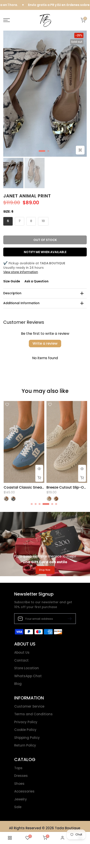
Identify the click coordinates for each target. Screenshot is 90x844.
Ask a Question (36, 281)
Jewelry (20, 799)
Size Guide (11, 281)
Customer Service (29, 706)
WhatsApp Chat (28, 676)
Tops (18, 768)
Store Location (26, 668)
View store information (20, 272)
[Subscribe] (68, 618)
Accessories (24, 791)
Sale (17, 807)
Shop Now (44, 570)
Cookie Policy (25, 729)
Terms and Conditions (33, 714)
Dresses (21, 775)
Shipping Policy (27, 737)
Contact (21, 660)
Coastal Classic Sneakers (26, 487)
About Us (21, 652)
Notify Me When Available (45, 252)
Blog (18, 683)
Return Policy (25, 745)
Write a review (45, 343)
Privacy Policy (25, 722)
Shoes (19, 783)
